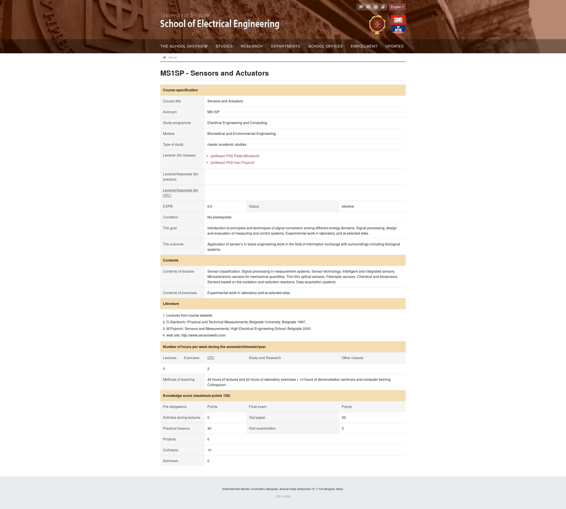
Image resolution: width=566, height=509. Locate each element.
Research (252, 46)
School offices (325, 46)
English (396, 7)
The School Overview (184, 46)
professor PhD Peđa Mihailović (235, 155)
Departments (285, 46)
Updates (395, 46)
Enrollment (364, 46)
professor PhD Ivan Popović (232, 162)
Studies (224, 46)
